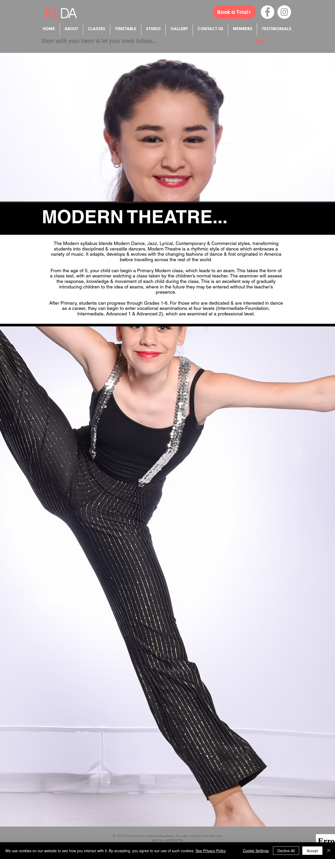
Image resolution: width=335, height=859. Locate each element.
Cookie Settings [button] (256, 850)
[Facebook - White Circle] (267, 12)
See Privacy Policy (211, 850)
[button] (242, 29)
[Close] (329, 850)
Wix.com (216, 836)
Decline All (286, 850)
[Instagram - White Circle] (284, 12)
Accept (312, 850)
